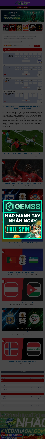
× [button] (40, 202)
